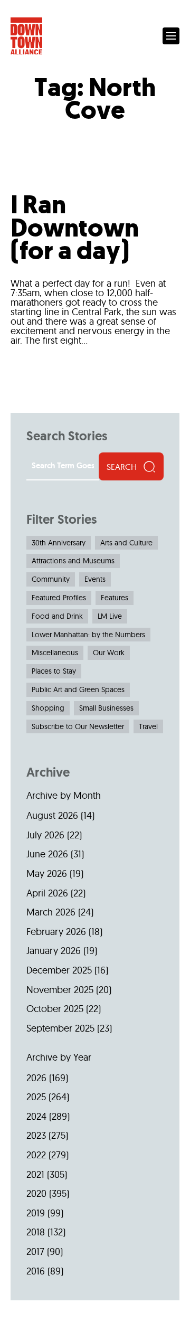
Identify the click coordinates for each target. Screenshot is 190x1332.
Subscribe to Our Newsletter (78, 726)
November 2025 (59, 990)
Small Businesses (106, 708)
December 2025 (59, 970)
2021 (35, 1174)
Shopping (48, 708)
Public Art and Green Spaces (78, 689)
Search (122, 466)
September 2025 (60, 1028)
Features (114, 597)
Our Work (109, 652)
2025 (36, 1097)
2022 (36, 1155)
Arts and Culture (126, 542)
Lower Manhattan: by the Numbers (88, 634)
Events (95, 579)
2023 (36, 1135)
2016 (35, 1271)
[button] (171, 35)
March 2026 (50, 912)
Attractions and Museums (73, 560)
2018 (35, 1232)
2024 (36, 1116)
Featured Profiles (59, 597)
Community (51, 579)
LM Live (110, 616)
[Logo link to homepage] (26, 36)
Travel (148, 726)
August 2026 (52, 815)
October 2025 (54, 1009)
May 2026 (46, 873)
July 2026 (45, 835)
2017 (35, 1251)
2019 (35, 1213)
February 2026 (56, 931)
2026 (36, 1078)
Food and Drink (57, 616)
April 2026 (47, 893)
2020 (36, 1193)
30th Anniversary (59, 542)
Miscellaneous (55, 652)
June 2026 (47, 854)
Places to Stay (54, 671)
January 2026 (53, 950)
